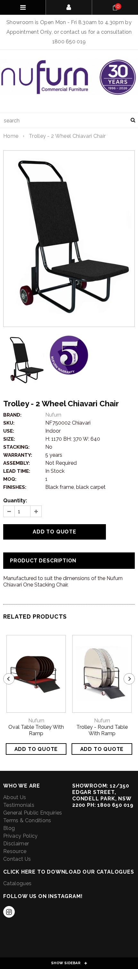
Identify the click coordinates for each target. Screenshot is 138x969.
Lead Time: (16, 471)
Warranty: (17, 455)
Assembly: (16, 463)
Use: (8, 431)
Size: (9, 439)
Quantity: (15, 501)
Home (10, 136)
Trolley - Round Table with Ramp (102, 730)
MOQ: (9, 479)
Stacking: (16, 447)
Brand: (12, 415)
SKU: (8, 423)
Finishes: (14, 487)
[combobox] (69, 120)
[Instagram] (9, 912)
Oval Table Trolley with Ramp (36, 730)
